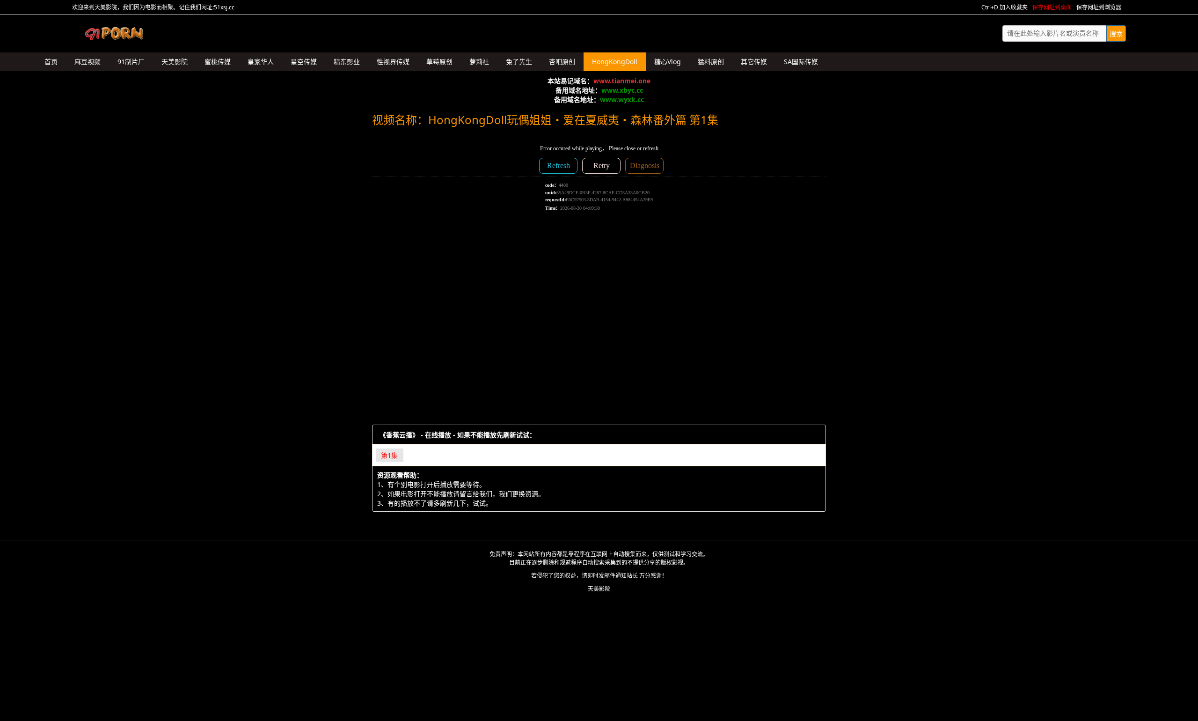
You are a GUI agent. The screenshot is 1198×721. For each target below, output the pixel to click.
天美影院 (599, 589)
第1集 (389, 455)
